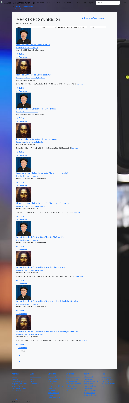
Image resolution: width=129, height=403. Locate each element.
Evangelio (19, 78)
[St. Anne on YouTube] (12, 400)
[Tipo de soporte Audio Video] (82, 27)
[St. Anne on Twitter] (16, 400)
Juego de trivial (17, 390)
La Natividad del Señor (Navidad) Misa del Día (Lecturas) (40, 267)
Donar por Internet (108, 384)
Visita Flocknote (53, 393)
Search (124, 3)
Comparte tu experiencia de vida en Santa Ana (54, 379)
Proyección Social (54, 397)
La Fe (48, 3)
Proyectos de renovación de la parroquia (107, 379)
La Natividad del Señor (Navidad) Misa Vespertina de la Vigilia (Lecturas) (47, 331)
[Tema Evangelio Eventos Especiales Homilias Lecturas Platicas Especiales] (49, 27)
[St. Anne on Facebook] (14, 400)
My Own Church (89, 393)
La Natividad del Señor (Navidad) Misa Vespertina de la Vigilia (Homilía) (47, 301)
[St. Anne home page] (18, 3)
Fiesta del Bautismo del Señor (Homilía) (33, 44)
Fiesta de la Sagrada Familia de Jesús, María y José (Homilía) (42, 173)
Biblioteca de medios (73, 377)
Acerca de (40, 3)
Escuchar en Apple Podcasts (94, 18)
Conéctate (56, 3)
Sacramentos (34, 384)
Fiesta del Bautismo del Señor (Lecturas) (33, 74)
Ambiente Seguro (90, 395)
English (91, 3)
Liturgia (50, 395)
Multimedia (67, 3)
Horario (14, 377)
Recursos (77, 3)
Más (84, 3)
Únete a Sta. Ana (18, 386)
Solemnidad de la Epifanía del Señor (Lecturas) (36, 139)
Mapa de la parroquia (19, 381)
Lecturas (27, 78)
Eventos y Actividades (55, 386)
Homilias (19, 48)
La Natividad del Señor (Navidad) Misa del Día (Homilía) (40, 237)
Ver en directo (20, 9)
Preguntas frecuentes (19, 384)
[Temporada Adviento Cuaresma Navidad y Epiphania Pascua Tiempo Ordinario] (65, 27)
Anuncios (51, 384)
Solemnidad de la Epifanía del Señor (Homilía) (36, 108)
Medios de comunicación (24, 7)
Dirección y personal (19, 388)
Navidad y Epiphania (30, 48)
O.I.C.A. (32, 381)
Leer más (79, 84)
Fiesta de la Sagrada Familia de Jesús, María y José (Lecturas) (42, 203)
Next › (23, 351)
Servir (104, 386)
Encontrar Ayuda (90, 390)
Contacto (15, 379)
